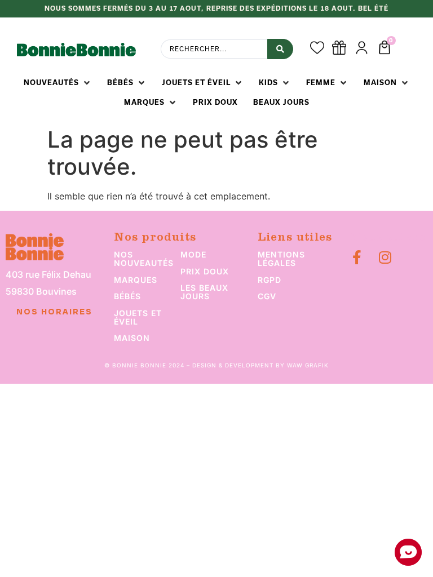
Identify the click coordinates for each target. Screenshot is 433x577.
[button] (58, 83)
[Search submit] (280, 49)
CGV (267, 296)
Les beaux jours (204, 292)
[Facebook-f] (357, 257)
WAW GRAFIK (308, 365)
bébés (127, 296)
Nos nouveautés (144, 259)
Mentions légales (281, 259)
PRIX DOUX (204, 271)
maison (132, 338)
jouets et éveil (138, 317)
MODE (193, 254)
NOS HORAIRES (54, 312)
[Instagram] (385, 257)
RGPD (269, 280)
